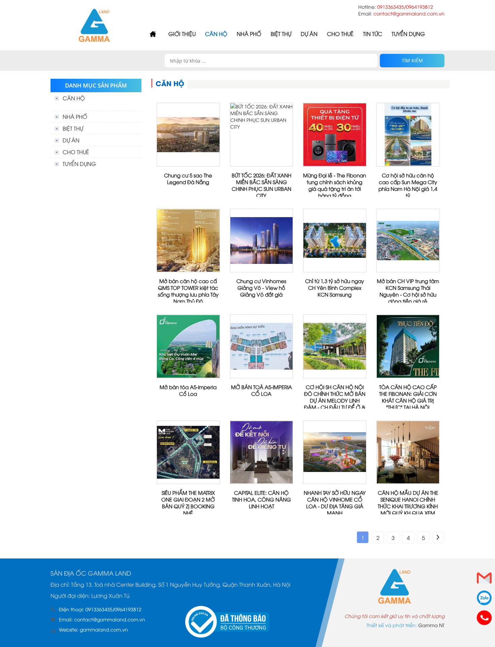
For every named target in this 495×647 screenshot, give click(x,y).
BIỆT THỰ (281, 33)
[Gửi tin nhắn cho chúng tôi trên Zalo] (484, 597)
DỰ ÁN (309, 33)
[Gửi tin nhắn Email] (484, 578)
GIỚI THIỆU (182, 33)
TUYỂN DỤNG (408, 33)
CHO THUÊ (340, 33)
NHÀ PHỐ (249, 33)
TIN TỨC (372, 33)
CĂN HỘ (216, 33)
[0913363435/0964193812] (484, 617)
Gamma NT (431, 625)
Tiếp (438, 537)
